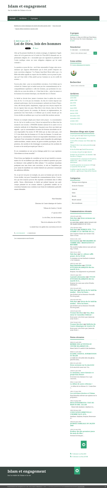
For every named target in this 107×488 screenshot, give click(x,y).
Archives (22, 18)
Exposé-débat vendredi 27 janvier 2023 (26, 29)
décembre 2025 (75, 116)
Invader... (73, 138)
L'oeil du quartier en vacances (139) (81, 165)
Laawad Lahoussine (78, 277)
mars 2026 (73, 108)
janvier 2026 (74, 113)
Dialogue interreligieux (79, 182)
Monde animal (76, 200)
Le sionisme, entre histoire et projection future (82, 374)
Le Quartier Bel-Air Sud (77, 167)
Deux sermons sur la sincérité (82, 219)
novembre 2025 (75, 118)
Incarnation (82, 138)
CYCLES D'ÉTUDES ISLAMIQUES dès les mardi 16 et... (82, 267)
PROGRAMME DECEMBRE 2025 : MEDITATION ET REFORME (83, 243)
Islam (73, 193)
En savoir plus (81, 486)
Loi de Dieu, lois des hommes (37, 44)
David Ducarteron (87, 149)
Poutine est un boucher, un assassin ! (81, 154)
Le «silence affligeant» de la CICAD (82, 255)
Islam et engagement (27, 6)
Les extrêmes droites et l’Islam (82, 393)
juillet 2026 (73, 100)
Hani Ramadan (76, 265)
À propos (34, 18)
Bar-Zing (73, 147)
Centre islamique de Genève (81, 65)
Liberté (89, 152)
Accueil (12, 18)
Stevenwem (74, 241)
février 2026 (74, 111)
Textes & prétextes (89, 135)
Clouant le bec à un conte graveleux (81, 145)
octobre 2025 (74, 121)
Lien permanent (20, 233)
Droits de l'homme (78, 186)
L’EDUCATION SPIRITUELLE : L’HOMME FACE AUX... (81, 413)
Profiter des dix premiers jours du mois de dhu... (82, 432)
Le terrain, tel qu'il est (77, 152)
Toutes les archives (76, 124)
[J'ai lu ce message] (105, 486)
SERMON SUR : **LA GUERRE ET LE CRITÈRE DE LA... (83, 230)
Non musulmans (77, 203)
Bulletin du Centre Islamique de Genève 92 (83, 325)
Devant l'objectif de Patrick (87, 171)
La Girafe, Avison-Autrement (81, 161)
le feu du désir (74, 149)
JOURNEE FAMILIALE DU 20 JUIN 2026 (82, 424)
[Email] (84, 444)
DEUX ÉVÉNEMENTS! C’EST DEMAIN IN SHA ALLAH (82, 404)
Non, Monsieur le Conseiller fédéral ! (82, 314)
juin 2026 (73, 103)
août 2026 (73, 98)
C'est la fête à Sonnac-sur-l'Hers (80, 141)
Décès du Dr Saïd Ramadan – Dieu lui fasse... (83, 291)
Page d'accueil (57, 26)
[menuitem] (12, 18)
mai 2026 (73, 105)
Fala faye (73, 218)
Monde (74, 196)
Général (74, 189)
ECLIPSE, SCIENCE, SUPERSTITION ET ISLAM (83, 355)
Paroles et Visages (76, 156)
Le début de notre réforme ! (81, 384)
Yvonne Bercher (76, 313)
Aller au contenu (6, 1)
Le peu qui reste (75, 135)
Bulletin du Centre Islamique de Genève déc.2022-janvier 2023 (32, 26)
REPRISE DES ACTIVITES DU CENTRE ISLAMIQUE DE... (81, 345)
